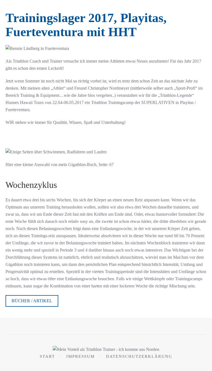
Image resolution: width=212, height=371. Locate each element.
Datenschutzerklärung (139, 356)
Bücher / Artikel (32, 300)
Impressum (80, 356)
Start (47, 356)
